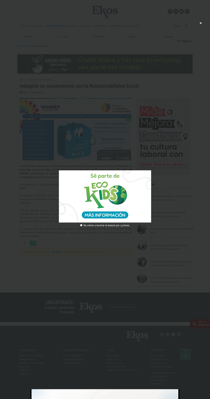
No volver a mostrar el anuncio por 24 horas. (106, 225)
